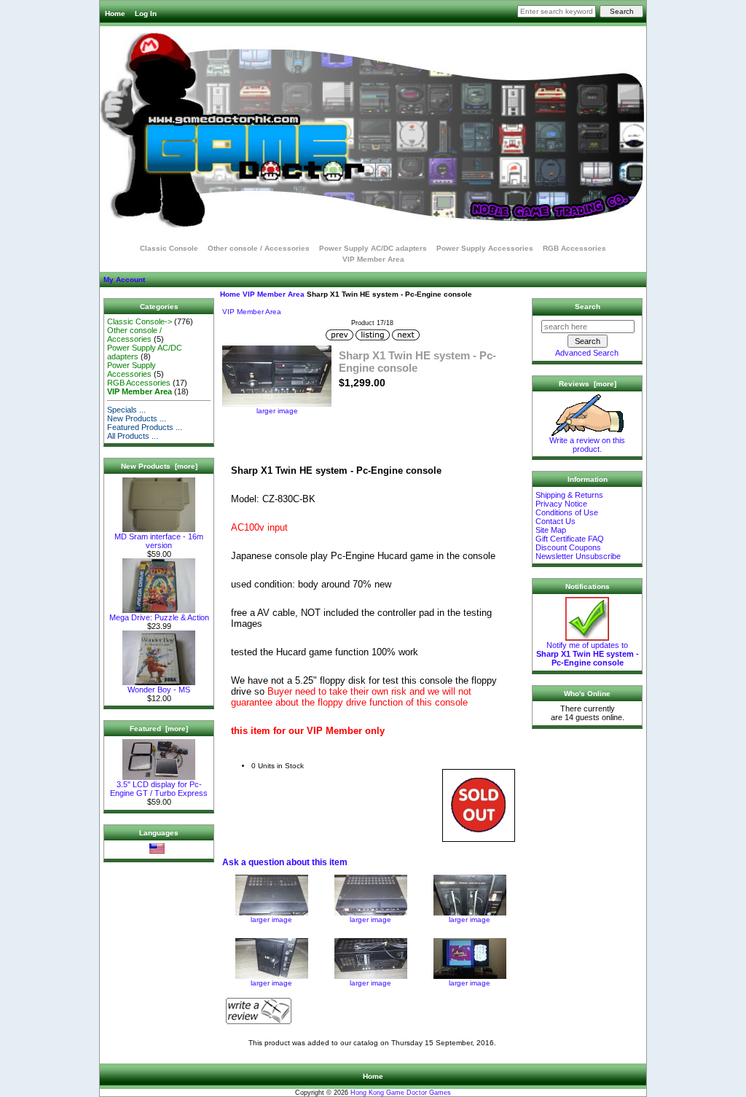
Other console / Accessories (259, 248)
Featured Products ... (144, 427)
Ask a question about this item (285, 862)
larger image (271, 920)
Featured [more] (159, 729)
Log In (146, 13)
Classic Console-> (139, 321)
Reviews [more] (587, 384)
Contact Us (555, 521)
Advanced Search (587, 352)
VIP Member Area (274, 294)
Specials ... (126, 409)
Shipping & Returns (569, 495)
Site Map (550, 530)
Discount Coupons (568, 547)
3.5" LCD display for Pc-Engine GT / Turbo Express (159, 788)
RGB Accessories (574, 248)
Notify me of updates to (587, 654)
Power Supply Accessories (484, 248)
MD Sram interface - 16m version (158, 541)
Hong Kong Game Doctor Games (400, 1092)
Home (115, 13)
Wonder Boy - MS (158, 689)
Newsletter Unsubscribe (578, 556)
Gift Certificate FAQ (569, 538)
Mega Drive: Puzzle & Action (159, 617)
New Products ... (136, 418)
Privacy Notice (561, 503)
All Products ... (132, 436)
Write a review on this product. (587, 444)
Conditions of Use (566, 512)
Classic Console (169, 248)
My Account (124, 280)
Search (587, 306)
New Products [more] (159, 466)
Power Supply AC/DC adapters (373, 248)
